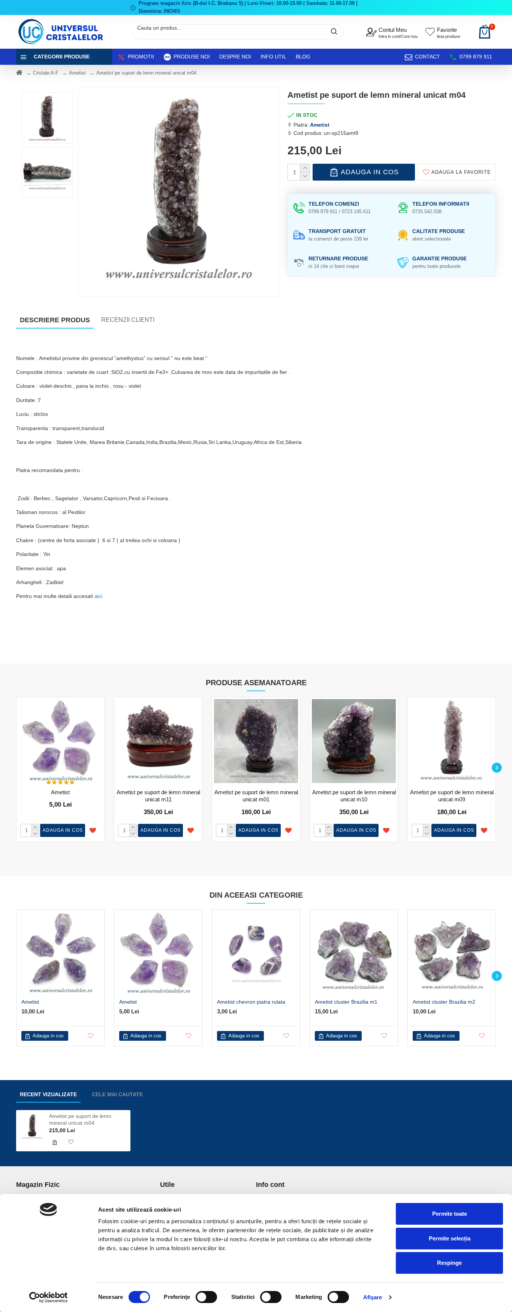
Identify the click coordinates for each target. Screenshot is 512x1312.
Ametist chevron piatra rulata (251, 1002)
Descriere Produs (55, 320)
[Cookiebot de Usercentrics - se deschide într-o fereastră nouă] (48, 1297)
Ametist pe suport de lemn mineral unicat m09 (452, 796)
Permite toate (449, 1213)
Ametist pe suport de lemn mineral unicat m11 (158, 796)
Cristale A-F (45, 73)
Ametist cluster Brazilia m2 (444, 1002)
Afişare (372, 1297)
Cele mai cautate (117, 1094)
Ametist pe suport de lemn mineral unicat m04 (80, 1119)
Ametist (77, 73)
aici (98, 596)
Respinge (449, 1263)
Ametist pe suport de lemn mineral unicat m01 (256, 796)
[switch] (206, 1297)
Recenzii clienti (127, 320)
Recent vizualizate (48, 1094)
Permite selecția (449, 1238)
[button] (15, 767)
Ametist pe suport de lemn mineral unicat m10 (354, 796)
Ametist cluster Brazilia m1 (346, 1002)
